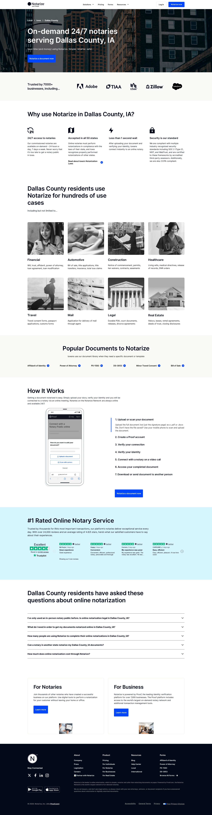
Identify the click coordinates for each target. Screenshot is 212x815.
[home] (43, 4)
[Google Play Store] (35, 789)
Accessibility (130, 803)
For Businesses (109, 772)
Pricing (101, 4)
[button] (88, 4)
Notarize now (176, 4)
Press (76, 764)
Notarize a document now (41, 58)
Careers (77, 772)
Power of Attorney (167, 764)
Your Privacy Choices (176, 804)
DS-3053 (163, 772)
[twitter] (29, 775)
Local (133, 768)
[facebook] (35, 775)
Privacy (157, 803)
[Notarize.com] (32, 759)
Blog (133, 760)
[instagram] (47, 775)
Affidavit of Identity (168, 760)
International (136, 772)
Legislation (78, 768)
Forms (110, 4)
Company (78, 760)
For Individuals (109, 764)
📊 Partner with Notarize (84, 775)
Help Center (136, 764)
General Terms (145, 803)
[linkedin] (41, 775)
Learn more (40, 709)
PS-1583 (163, 768)
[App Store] (52, 789)
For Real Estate (109, 775)
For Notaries (108, 768)
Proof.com (54, 804)
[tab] (148, 425)
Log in (161, 4)
